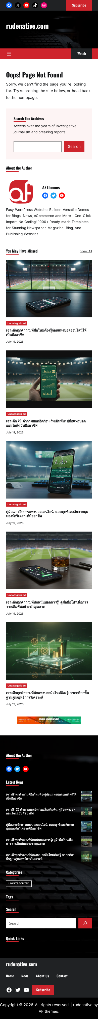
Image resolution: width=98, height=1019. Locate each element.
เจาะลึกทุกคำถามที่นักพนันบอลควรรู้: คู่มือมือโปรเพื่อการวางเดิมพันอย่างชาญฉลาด (47, 604)
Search (74, 146)
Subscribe (43, 989)
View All (86, 251)
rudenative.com (27, 25)
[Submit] (85, 923)
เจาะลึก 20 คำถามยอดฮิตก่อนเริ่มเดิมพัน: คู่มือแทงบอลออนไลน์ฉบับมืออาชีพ (45, 423)
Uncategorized (17, 323)
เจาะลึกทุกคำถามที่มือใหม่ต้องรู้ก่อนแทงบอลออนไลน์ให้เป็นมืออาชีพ (46, 332)
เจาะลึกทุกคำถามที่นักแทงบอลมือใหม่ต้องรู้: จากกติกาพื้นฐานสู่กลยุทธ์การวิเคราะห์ (47, 695)
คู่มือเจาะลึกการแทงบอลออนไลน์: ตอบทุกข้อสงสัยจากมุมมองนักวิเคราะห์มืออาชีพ (47, 513)
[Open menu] (9, 54)
